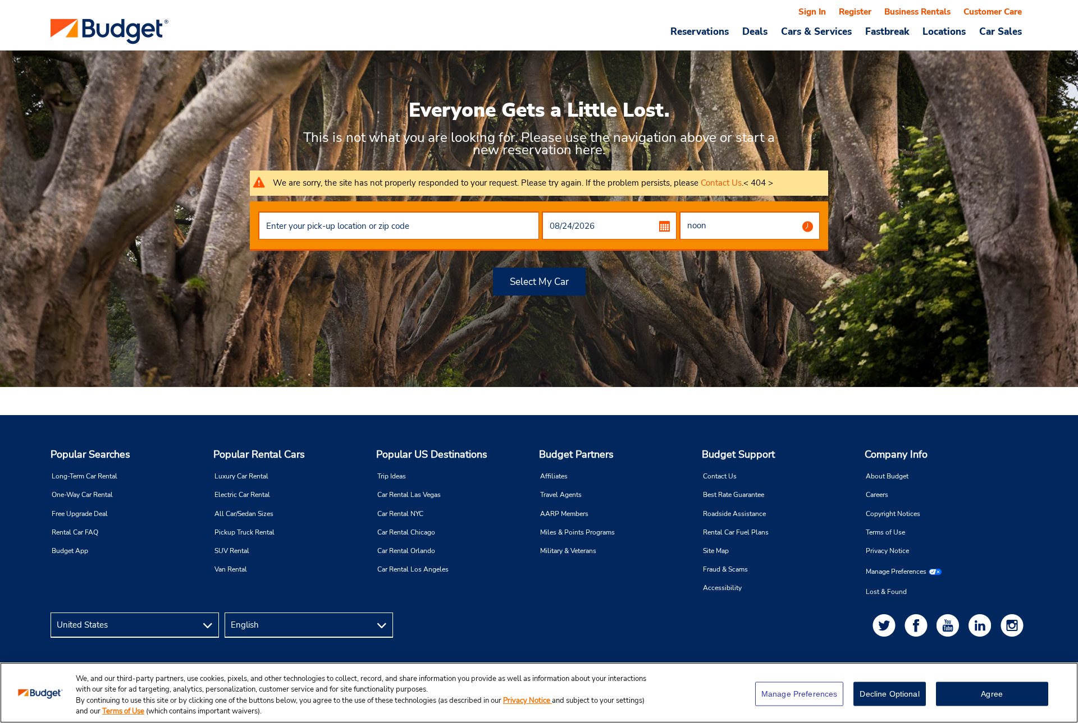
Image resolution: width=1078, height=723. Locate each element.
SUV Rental (231, 550)
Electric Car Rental (242, 494)
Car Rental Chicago (406, 532)
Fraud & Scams (725, 569)
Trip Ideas (391, 476)
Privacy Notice (887, 550)
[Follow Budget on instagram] (1014, 625)
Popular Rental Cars (259, 454)
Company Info (896, 454)
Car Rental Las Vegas (409, 494)
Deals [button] (755, 31)
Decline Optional (889, 693)
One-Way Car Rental (82, 494)
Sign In (812, 11)
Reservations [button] (699, 31)
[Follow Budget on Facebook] (918, 625)
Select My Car (539, 281)
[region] (539, 692)
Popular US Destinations (431, 454)
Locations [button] (944, 31)
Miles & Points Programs (577, 532)
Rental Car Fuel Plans (736, 532)
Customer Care (992, 11)
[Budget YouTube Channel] (950, 625)
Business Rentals (917, 11)
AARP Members (564, 513)
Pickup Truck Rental (244, 532)
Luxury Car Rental (241, 476)
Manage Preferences (896, 571)
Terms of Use (885, 532)
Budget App (70, 550)
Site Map (716, 550)
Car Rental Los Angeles (413, 569)
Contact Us (721, 182)
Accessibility (722, 587)
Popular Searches (90, 454)
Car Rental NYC (400, 513)
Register (855, 11)
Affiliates (554, 476)
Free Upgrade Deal (80, 513)
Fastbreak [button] (887, 31)
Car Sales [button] (1000, 31)
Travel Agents (561, 494)
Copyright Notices (893, 513)
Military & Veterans (568, 550)
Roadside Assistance (734, 513)
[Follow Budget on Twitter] (886, 625)
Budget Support (738, 454)
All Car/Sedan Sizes (243, 513)
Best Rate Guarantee (733, 494)
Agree (992, 693)
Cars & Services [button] (816, 31)
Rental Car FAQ (75, 532)
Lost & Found (886, 591)
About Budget (887, 476)
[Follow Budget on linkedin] (982, 625)
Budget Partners (576, 454)
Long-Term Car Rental (84, 476)
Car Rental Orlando (406, 550)
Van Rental (230, 569)
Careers (877, 494)
